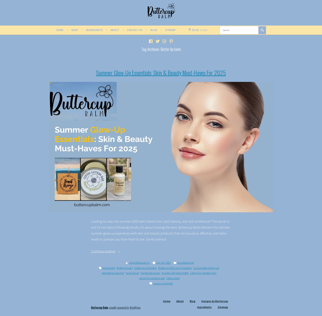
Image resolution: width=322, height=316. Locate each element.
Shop (74, 30)
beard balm (108, 268)
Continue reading (110, 251)
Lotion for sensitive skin (203, 273)
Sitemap (170, 30)
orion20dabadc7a (139, 263)
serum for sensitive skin (152, 278)
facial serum (132, 273)
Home (59, 30)
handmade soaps (150, 273)
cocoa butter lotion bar (206, 268)
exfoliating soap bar (113, 273)
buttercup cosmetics (145, 268)
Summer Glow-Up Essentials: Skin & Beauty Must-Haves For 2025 (161, 72)
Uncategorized (185, 263)
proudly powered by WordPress (124, 307)
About (115, 30)
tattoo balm (173, 278)
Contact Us (135, 30)
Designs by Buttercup (214, 301)
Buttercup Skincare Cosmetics (175, 268)
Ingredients (94, 30)
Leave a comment (163, 283)
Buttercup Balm (99, 307)
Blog (153, 30)
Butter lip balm (125, 268)
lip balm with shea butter (175, 273)
